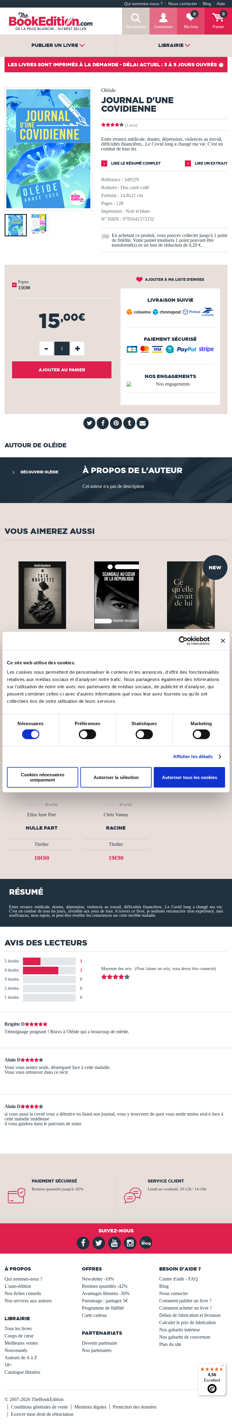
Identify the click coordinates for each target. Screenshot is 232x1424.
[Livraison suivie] (170, 313)
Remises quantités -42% (104, 1286)
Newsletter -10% (98, 1278)
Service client (166, 1181)
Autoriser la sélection (116, 777)
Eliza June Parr (41, 814)
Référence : (112, 179)
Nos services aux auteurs (28, 1300)
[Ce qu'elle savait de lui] (190, 594)
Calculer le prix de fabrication (187, 1322)
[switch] (87, 734)
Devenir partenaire (99, 1343)
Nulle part (42, 827)
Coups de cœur (19, 1335)
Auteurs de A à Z (21, 1357)
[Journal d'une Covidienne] (48, 206)
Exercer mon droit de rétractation (42, 1414)
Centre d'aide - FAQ (178, 1278)
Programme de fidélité (103, 1308)
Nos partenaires (96, 1350)
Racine (116, 827)
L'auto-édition (18, 1286)
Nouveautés (16, 1350)
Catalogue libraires (22, 1372)
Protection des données (134, 1406)
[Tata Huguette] (41, 594)
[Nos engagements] (170, 384)
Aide (221, 4)
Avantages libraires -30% (106, 1293)
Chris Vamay (116, 814)
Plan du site (170, 1344)
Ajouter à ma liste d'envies (174, 279)
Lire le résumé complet (135, 163)
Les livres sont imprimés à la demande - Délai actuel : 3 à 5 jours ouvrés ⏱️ (116, 64)
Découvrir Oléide (39, 472)
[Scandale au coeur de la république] (116, 594)
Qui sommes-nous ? (143, 4)
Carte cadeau (94, 1315)
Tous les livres (18, 1328)
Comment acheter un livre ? (185, 1308)
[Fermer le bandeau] (223, 641)
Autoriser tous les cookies (189, 777)
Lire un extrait (210, 163)
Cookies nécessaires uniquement (42, 777)
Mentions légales (90, 1406)
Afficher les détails (193, 756)
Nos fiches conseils (23, 1293)
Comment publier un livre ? (185, 1300)
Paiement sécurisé (54, 1181)
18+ (8, 1364)
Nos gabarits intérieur (179, 1329)
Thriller (41, 844)
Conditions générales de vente (39, 1406)
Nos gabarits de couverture (184, 1337)
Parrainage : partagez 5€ (105, 1300)
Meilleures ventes (21, 1343)
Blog (207, 4)
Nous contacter (182, 4)
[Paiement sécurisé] (170, 351)
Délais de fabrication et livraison (190, 1315)
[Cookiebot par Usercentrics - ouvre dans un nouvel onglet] (183, 640)
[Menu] (222, 1366)
